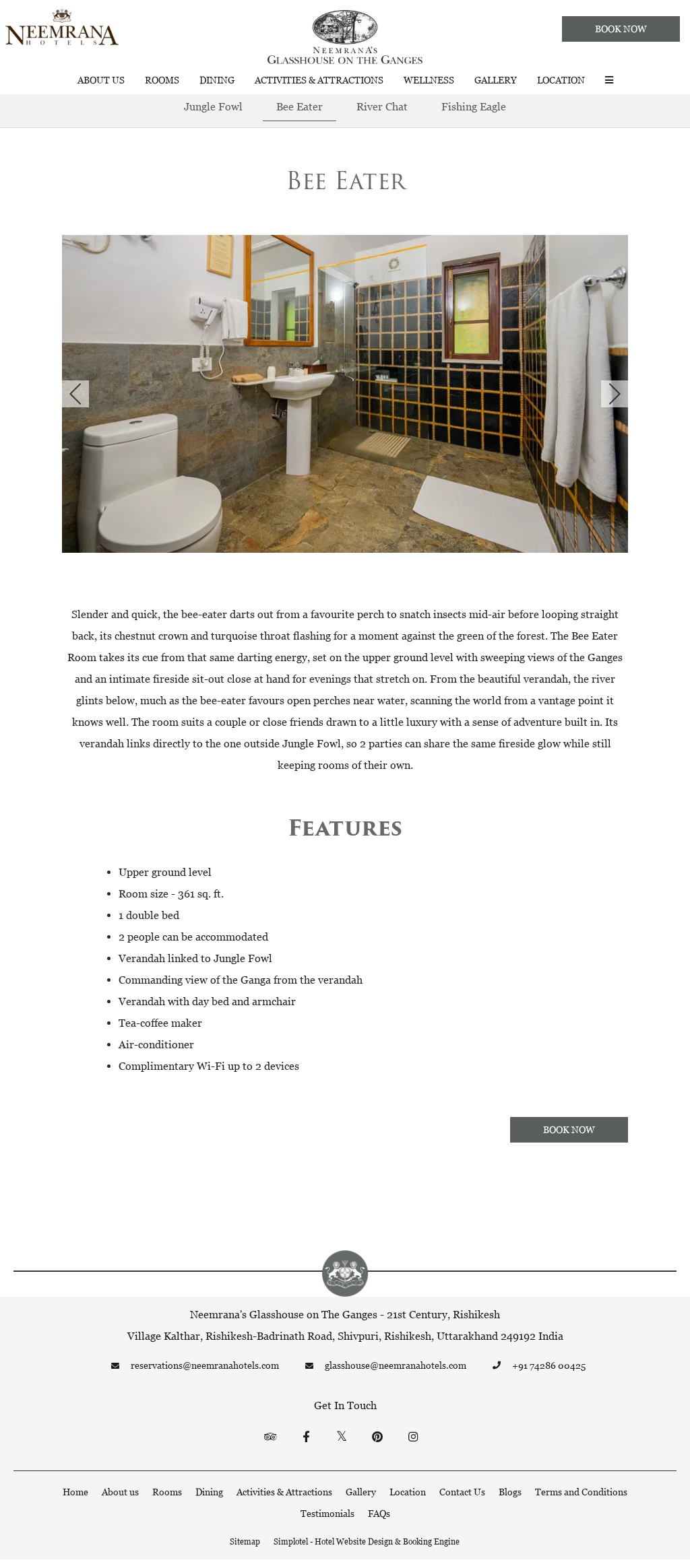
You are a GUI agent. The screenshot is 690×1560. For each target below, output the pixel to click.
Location (561, 80)
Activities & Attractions (319, 80)
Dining (216, 80)
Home (75, 1491)
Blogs (510, 1491)
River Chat (382, 106)
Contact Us (462, 1491)
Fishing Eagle (473, 106)
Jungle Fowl (213, 106)
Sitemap (245, 1541)
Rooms (162, 80)
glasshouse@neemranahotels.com (395, 1365)
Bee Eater (299, 106)
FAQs (379, 1513)
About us (101, 80)
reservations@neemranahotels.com (205, 1365)
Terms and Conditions (581, 1491)
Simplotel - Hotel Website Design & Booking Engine (367, 1541)
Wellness (429, 80)
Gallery (495, 80)
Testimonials (327, 1513)
